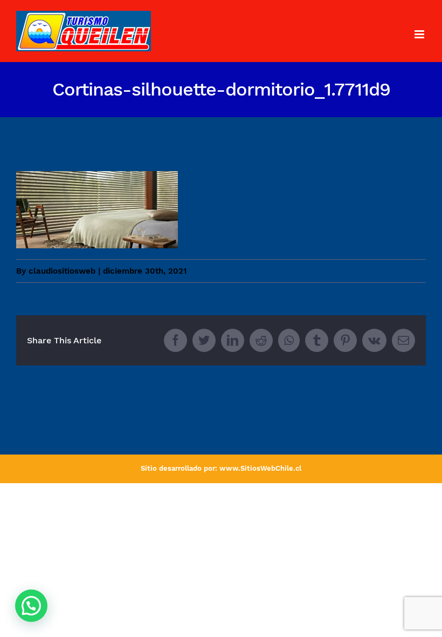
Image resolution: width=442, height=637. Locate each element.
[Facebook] (175, 340)
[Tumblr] (316, 340)
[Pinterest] (345, 340)
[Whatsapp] (289, 340)
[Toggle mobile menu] (420, 34)
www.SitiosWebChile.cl (260, 468)
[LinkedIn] (232, 340)
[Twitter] (204, 340)
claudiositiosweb (62, 271)
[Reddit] (261, 340)
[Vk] (374, 340)
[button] (31, 605)
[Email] (403, 340)
